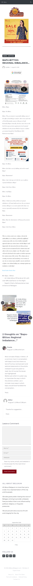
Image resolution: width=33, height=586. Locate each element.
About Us (11, 574)
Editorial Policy (23, 577)
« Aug (16, 544)
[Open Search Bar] (31, 2)
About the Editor (20, 574)
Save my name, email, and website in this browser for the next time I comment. (17, 464)
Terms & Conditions (11, 577)
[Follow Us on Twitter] (7, 556)
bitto (8, 67)
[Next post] (30, 317)
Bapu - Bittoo (8, 56)
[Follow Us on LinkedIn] (14, 556)
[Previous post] (2, 303)
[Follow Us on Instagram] (10, 556)
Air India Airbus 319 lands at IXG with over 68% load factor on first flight (21, 302)
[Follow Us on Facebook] (3, 556)
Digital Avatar (16, 570)
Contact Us (16, 579)
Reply (6, 392)
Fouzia (9, 347)
